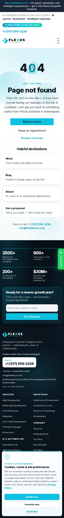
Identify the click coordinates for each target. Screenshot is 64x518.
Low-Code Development (14, 421)
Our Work (37, 450)
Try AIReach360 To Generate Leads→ (22, 25)
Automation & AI (10, 444)
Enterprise (7, 416)
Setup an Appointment (32, 130)
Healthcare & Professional (46, 400)
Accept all (32, 497)
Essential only (32, 504)
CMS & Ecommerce (11, 450)
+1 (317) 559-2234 (14, 31)
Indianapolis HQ (40, 434)
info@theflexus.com (32, 228)
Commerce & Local (42, 405)
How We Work (40, 444)
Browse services (32, 138)
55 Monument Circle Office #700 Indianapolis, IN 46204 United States (29, 381)
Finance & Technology (44, 411)
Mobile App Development (14, 405)
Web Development (11, 400)
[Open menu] (58, 40)
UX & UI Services (10, 411)
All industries (39, 416)
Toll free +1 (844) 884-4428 (16, 371)
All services (8, 432)
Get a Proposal (32, 316)
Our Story (37, 439)
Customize (32, 511)
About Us (37, 428)
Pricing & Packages (11, 427)
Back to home (32, 121)
